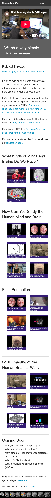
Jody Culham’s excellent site (27, 122)
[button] (16, 175)
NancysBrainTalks (11, 3)
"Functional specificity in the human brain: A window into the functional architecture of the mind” (24, 109)
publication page (14, 142)
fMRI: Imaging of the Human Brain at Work (23, 71)
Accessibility (31, 486)
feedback (22, 480)
